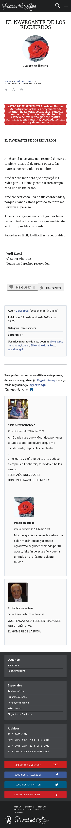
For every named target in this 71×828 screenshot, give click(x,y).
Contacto (39, 809)
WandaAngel (15, 349)
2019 (39, 740)
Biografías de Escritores (20, 714)
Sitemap (17, 807)
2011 (10, 751)
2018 (46, 740)
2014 (32, 746)
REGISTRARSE (18, 671)
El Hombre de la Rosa (43, 345)
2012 (46, 746)
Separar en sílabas (17, 697)
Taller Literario (15, 708)
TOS (29, 809)
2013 (39, 746)
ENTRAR (14, 665)
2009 (25, 751)
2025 (17, 734)
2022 (17, 740)
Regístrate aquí (47, 380)
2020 (32, 740)
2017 (10, 746)
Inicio (7, 81)
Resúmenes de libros (18, 703)
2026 (10, 734)
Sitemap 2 (29, 807)
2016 (17, 746)
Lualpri (25, 345)
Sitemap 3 (42, 807)
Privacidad (19, 809)
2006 (46, 751)
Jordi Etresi (22, 310)
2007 (39, 751)
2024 (25, 734)
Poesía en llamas (24, 81)
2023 (10, 740)
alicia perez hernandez (21, 425)
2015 (25, 746)
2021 (25, 740)
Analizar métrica (16, 691)
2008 (32, 751)
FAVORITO (53, 288)
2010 (17, 751)
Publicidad (19, 812)
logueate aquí (38, 384)
